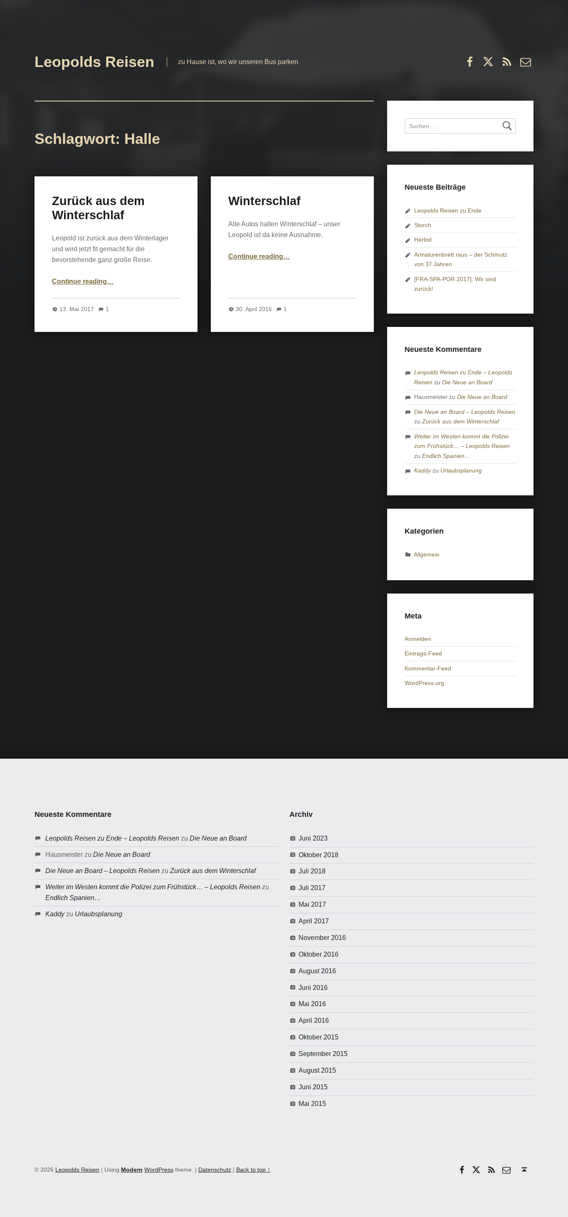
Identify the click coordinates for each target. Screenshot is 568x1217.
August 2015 (317, 1070)
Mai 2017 (312, 904)
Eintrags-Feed (423, 653)
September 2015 (323, 1053)
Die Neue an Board (467, 382)
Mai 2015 (312, 1103)
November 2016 (322, 937)
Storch (422, 225)
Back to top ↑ (253, 1169)
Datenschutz (214, 1169)
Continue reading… (83, 281)
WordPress (158, 1169)
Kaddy (422, 470)
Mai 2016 (312, 1003)
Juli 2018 (312, 871)
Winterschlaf (264, 201)
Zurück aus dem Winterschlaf (460, 421)
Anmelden (418, 639)
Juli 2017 (312, 887)
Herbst (423, 239)
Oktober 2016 (318, 954)
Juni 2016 (313, 987)
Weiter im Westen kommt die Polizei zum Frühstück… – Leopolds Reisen (152, 886)
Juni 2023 (313, 838)
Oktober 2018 (318, 854)
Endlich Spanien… (446, 456)
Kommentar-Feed (428, 668)
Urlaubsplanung (461, 470)
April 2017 (314, 921)
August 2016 (317, 971)
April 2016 (314, 1020)
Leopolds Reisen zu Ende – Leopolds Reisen (112, 838)
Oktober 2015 (318, 1037)
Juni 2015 (313, 1087)
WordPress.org (424, 683)
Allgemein (427, 554)
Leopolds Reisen (94, 61)
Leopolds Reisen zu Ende (448, 210)
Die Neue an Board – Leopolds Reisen (464, 411)
